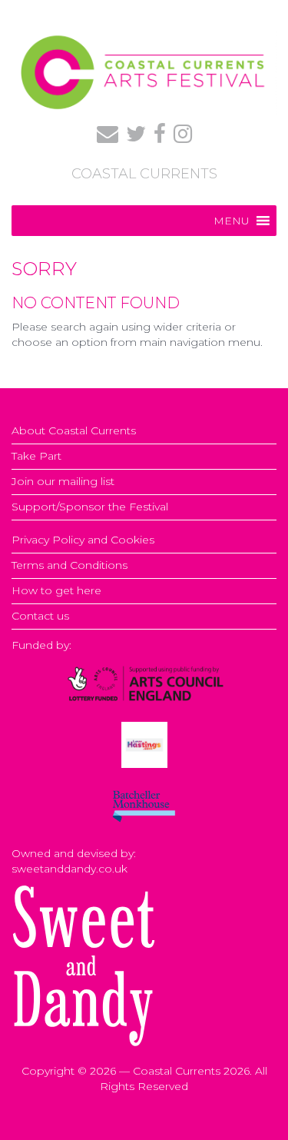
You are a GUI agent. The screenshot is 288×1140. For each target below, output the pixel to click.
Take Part (36, 456)
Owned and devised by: (74, 853)
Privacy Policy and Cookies (83, 540)
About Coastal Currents (74, 430)
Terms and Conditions (69, 565)
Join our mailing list (63, 481)
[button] (232, 220)
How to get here (56, 590)
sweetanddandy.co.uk (69, 869)
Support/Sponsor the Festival (90, 506)
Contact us (40, 616)
